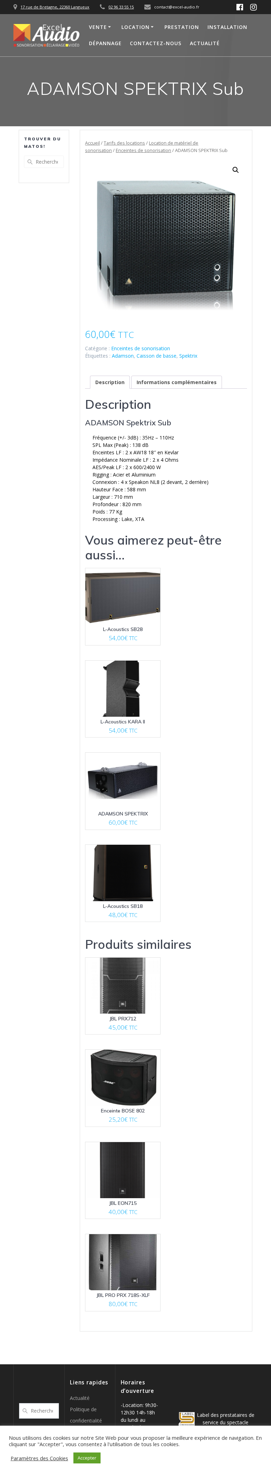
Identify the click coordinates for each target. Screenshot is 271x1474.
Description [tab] (110, 382)
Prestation (181, 27)
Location (135, 27)
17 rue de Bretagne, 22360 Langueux (54, 7)
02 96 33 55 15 (121, 7)
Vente (98, 27)
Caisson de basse (156, 355)
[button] (235, 170)
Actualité (205, 43)
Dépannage (105, 43)
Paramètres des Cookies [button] (39, 1458)
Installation (227, 27)
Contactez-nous (155, 43)
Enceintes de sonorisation (143, 150)
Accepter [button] (87, 1458)
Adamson (123, 355)
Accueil (92, 143)
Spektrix (188, 355)
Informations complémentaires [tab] (177, 382)
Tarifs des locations (124, 143)
